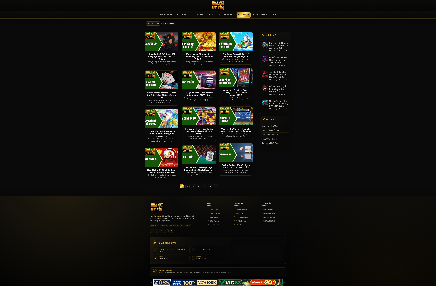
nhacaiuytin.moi (201, 258)
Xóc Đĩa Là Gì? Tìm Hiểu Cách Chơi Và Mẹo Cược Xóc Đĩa (161, 171)
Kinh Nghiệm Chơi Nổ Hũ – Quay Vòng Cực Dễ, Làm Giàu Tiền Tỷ (199, 56)
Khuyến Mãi (229, 15)
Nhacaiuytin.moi (155, 216)
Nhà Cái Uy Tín (153, 23)
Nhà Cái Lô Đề (213, 217)
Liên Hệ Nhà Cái (270, 126)
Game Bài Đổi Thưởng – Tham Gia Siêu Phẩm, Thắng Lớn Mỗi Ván (161, 95)
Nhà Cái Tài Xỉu (213, 221)
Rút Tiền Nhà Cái (270, 134)
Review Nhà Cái (198, 15)
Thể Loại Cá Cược (260, 15)
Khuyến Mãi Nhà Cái (242, 209)
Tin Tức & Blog (241, 221)
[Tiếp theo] (216, 186)
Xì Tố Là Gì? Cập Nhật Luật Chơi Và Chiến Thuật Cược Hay (198, 168)
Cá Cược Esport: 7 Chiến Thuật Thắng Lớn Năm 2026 (278, 103)
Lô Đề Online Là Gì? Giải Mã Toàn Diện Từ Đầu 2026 (279, 60)
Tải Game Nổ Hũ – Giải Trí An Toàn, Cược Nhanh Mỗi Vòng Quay (199, 131)
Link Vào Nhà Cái (270, 139)
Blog (274, 15)
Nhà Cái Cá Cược (214, 209)
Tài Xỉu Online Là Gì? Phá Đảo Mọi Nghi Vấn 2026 (277, 74)
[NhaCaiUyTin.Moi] (218, 5)
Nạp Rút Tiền (214, 15)
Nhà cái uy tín (166, 15)
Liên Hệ (238, 225)
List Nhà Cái (181, 15)
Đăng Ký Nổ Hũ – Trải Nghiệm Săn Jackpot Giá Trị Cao (199, 94)
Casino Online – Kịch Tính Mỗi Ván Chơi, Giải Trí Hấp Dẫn (236, 166)
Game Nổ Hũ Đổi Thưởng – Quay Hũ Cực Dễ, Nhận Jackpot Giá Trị (235, 92)
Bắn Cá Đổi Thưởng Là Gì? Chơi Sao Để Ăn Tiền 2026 (279, 45)
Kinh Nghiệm (243, 15)
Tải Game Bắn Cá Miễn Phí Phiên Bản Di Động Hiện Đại (236, 55)
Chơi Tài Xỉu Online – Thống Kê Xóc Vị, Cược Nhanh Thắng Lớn (236, 130)
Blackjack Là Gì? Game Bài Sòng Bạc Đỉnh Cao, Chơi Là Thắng (161, 56)
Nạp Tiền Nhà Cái (270, 130)
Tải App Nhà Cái (270, 143)
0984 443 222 (163, 258)
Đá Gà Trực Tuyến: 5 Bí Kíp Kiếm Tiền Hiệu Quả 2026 (279, 89)
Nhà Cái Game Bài (214, 213)
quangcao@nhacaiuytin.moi (204, 250)
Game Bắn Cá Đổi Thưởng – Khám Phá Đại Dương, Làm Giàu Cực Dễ (162, 133)
